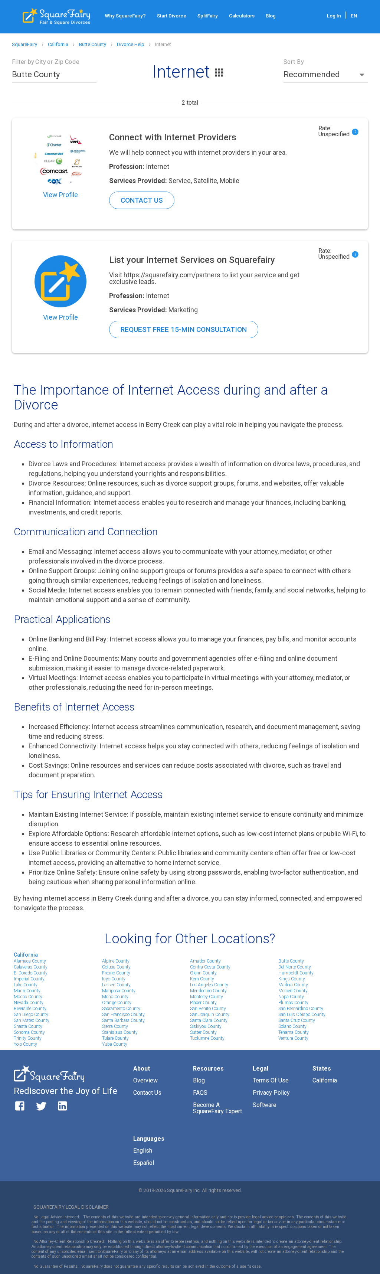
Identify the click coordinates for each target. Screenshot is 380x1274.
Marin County (27, 990)
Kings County (291, 978)
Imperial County (29, 978)
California (26, 955)
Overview (145, 1080)
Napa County (291, 996)
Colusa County (116, 967)
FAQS (200, 1092)
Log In (334, 16)
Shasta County (28, 1026)
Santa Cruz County (296, 1020)
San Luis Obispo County (301, 1014)
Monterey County (206, 996)
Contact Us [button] (142, 200)
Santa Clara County (208, 1020)
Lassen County (116, 984)
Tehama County (293, 1032)
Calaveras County (31, 967)
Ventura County (293, 1038)
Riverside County (30, 1008)
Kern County (202, 978)
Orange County (116, 1002)
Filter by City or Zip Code (45, 61)
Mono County (115, 996)
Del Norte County (294, 967)
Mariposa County (118, 990)
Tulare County (115, 1038)
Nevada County (28, 1002)
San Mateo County (31, 1020)
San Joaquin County (209, 1014)
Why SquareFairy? (125, 16)
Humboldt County (296, 973)
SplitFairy (207, 16)
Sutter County (203, 1032)
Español (143, 1162)
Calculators (242, 16)
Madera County (293, 984)
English (142, 1150)
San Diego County (31, 1014)
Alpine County (116, 961)
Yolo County (25, 1044)
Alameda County (30, 961)
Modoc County (28, 996)
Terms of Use (271, 1080)
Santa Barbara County (123, 1020)
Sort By (294, 61)
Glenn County (203, 973)
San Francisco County (123, 1014)
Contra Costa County (210, 967)
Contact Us (147, 1092)
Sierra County (115, 1026)
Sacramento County (121, 1008)
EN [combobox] (354, 16)
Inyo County (113, 978)
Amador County (205, 961)
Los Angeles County (209, 984)
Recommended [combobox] (312, 74)
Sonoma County (29, 1032)
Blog (271, 16)
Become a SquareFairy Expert (217, 1108)
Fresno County (116, 973)
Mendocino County (208, 990)
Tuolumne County (207, 1038)
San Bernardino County (300, 1008)
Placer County (203, 1002)
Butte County (291, 961)
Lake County (25, 984)
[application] (378, 1272)
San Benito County (208, 1008)
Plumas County (293, 1002)
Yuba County (114, 1044)
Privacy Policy (271, 1092)
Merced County (293, 990)
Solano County (292, 1026)
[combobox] (48, 74)
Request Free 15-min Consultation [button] (184, 329)
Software (264, 1104)
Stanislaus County (120, 1032)
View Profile (60, 195)
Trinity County (28, 1038)
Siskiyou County (206, 1026)
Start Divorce (171, 16)
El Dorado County (31, 973)
